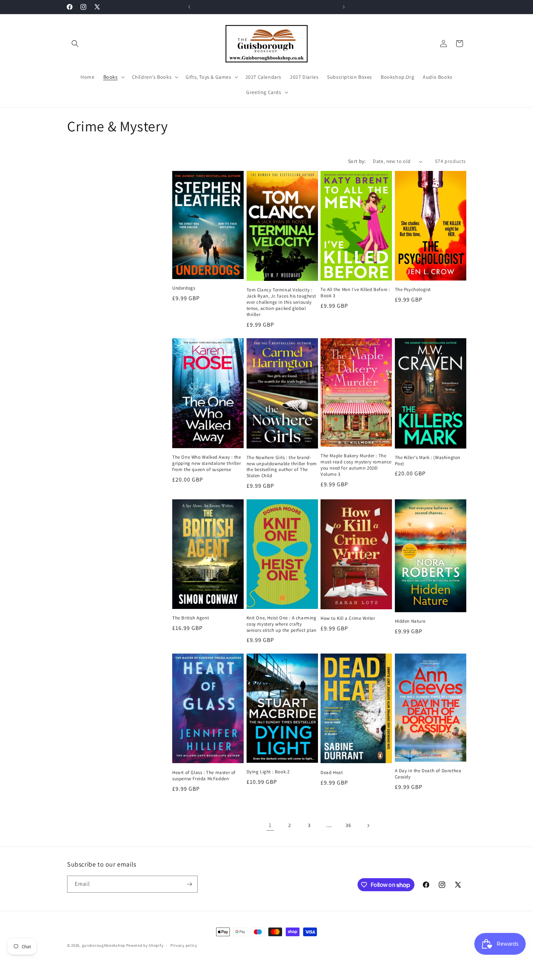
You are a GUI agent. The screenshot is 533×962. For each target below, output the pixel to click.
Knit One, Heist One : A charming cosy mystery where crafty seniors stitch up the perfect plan (282, 624)
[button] (75, 44)
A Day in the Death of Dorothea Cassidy (428, 774)
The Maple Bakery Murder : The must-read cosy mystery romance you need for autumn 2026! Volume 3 (356, 465)
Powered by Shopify (145, 945)
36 (348, 825)
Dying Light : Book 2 (268, 772)
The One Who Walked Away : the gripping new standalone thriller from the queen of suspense (206, 463)
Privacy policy (183, 945)
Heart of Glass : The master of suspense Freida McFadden (204, 776)
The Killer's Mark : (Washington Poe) (428, 461)
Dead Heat (332, 772)
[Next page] (368, 826)
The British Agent (190, 618)
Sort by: (356, 161)
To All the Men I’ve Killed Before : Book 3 (355, 293)
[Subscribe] (189, 884)
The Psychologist (413, 289)
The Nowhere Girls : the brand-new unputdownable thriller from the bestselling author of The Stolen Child (282, 467)
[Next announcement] (344, 7)
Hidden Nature (410, 621)
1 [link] (270, 825)
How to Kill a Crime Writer (348, 618)
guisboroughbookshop (103, 945)
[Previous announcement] (189, 7)
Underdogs (183, 288)
